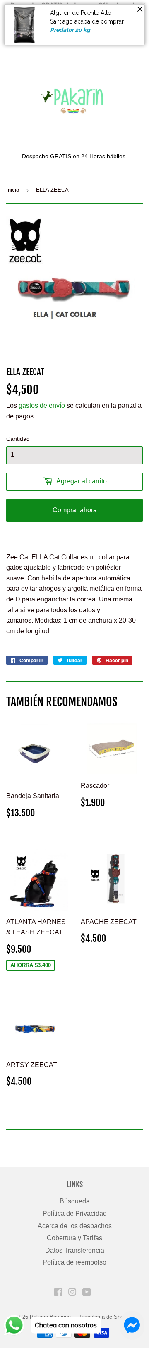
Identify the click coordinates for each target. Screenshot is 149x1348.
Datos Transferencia (74, 1250)
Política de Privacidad (75, 1213)
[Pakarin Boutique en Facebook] (58, 1292)
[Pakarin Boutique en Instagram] (72, 1292)
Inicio (12, 190)
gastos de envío (42, 405)
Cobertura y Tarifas (74, 1237)
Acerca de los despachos (75, 1225)
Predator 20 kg (70, 29)
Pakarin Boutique (50, 1317)
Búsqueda (75, 1201)
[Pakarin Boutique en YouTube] (86, 1292)
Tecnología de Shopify (105, 1317)
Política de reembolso (74, 1262)
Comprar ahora (75, 510)
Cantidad (18, 438)
